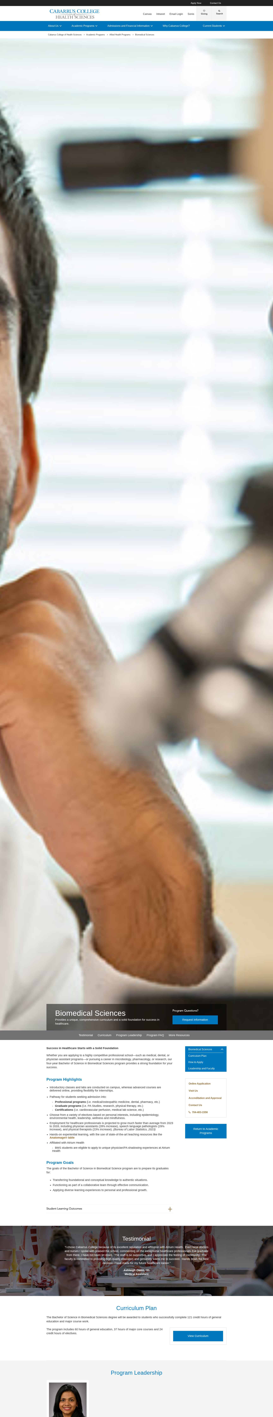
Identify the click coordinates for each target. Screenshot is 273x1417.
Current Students (212, 25)
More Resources (179, 1035)
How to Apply (195, 1062)
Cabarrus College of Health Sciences (65, 35)
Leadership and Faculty (201, 1068)
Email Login (176, 13)
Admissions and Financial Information (128, 25)
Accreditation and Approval (205, 1098)
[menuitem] (206, 1059)
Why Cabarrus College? (176, 25)
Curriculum (104, 1035)
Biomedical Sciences (200, 1049)
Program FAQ (155, 1035)
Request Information (195, 1019)
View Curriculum (198, 1336)
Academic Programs (83, 25)
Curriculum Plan (197, 1055)
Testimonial (86, 1035)
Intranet (160, 13)
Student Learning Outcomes (64, 1208)
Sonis (191, 13)
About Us (53, 25)
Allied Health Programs (119, 35)
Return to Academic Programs (205, 1131)
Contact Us (215, 3)
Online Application (200, 1083)
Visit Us (193, 1090)
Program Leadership (129, 1035)
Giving (204, 14)
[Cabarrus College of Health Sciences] (74, 14)
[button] (223, 1049)
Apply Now (196, 3)
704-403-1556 (200, 1112)
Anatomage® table (62, 1137)
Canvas (147, 13)
